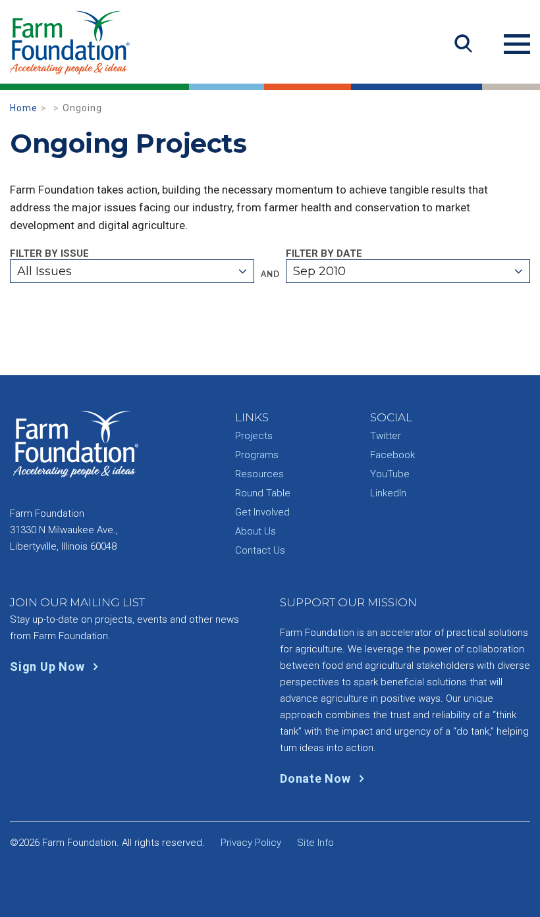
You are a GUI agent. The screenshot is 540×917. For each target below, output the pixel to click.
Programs (257, 455)
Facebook (392, 455)
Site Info (315, 843)
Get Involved (262, 512)
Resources (259, 474)
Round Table (262, 493)
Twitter (385, 436)
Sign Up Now (49, 666)
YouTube (390, 474)
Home (24, 108)
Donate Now (317, 778)
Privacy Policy (251, 843)
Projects (254, 436)
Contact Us (260, 550)
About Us (255, 531)
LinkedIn (388, 493)
